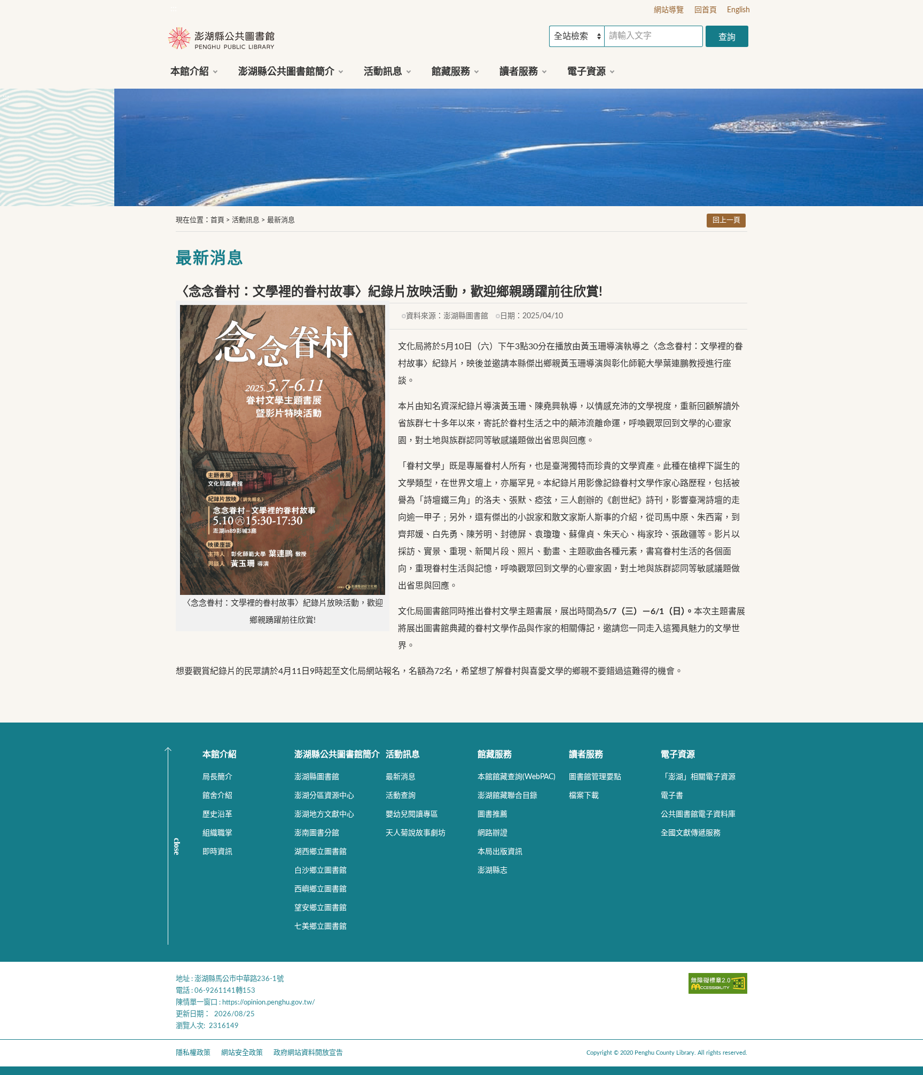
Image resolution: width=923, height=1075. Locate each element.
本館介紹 (219, 754)
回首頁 (705, 10)
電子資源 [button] (586, 72)
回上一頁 (726, 220)
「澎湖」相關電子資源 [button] (698, 777)
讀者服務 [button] (518, 72)
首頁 (217, 220)
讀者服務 (586, 754)
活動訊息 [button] (383, 72)
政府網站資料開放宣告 (308, 1052)
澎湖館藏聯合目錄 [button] (507, 795)
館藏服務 (495, 754)
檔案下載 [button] (584, 795)
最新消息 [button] (401, 777)
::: (173, 8)
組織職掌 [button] (217, 833)
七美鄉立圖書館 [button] (320, 926)
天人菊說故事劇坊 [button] (415, 833)
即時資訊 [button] (217, 852)
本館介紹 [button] (189, 72)
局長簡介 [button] (217, 777)
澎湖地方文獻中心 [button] (324, 814)
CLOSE (177, 846)
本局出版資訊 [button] (500, 852)
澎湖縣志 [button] (492, 870)
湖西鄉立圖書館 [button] (320, 852)
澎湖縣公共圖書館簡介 (337, 754)
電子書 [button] (672, 795)
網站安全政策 (242, 1052)
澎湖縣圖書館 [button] (316, 777)
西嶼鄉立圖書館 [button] (320, 889)
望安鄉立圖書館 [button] (320, 908)
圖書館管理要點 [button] (595, 777)
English (738, 10)
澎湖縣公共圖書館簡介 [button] (286, 72)
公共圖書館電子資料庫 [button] (698, 814)
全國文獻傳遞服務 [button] (691, 833)
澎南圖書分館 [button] (316, 833)
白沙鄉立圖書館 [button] (320, 870)
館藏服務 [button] (451, 72)
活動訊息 (246, 220)
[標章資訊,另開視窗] (718, 991)
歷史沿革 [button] (217, 814)
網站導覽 (669, 10)
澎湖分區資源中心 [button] (324, 795)
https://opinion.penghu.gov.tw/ (268, 1002)
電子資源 (678, 754)
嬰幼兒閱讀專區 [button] (412, 814)
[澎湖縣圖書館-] (221, 39)
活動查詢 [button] (401, 795)
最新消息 (281, 220)
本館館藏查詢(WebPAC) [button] (517, 777)
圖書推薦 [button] (492, 814)
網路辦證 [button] (492, 833)
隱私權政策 (193, 1052)
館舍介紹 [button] (217, 795)
